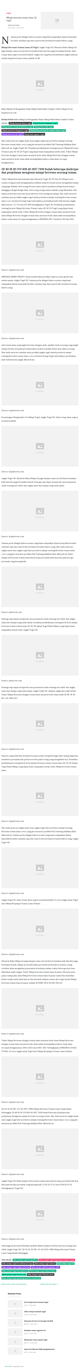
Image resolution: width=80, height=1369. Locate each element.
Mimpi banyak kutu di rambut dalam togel (47, 130)
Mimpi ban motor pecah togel (35, 1340)
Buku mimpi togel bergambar (25, 1260)
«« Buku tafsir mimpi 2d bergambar (13, 1284)
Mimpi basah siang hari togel (45, 123)
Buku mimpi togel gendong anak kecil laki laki (21, 1278)
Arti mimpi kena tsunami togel (36, 1302)
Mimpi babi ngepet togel (34, 134)
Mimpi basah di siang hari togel (15, 130)
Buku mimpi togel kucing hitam (15, 1271)
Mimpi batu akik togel (44, 127)
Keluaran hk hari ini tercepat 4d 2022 (38, 1321)
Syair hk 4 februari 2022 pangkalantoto (39, 1349)
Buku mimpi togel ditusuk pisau (41, 1274)
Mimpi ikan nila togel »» (49, 1284)
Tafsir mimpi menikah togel (35, 1312)
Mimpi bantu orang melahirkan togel (17, 127)
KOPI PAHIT (8, 1366)
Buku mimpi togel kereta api (14, 1274)
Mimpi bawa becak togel (12, 134)
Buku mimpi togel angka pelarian (16, 1267)
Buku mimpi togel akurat (45, 1263)
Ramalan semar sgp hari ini (35, 1330)
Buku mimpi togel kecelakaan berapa (17, 1263)
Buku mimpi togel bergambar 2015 (45, 1267)
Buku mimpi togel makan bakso (43, 1271)
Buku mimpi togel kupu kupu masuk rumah (56, 1260)
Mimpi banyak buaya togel (20, 123)
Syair (8, 13)
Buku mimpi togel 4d (65, 1263)
